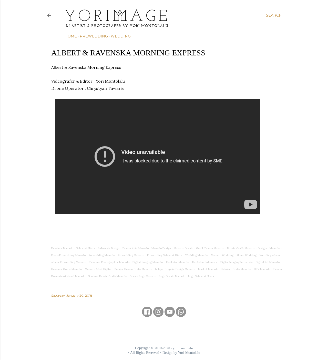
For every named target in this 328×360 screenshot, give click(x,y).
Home (71, 36)
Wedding (121, 36)
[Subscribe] (170, 315)
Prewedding (94, 36)
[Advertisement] (164, 331)
